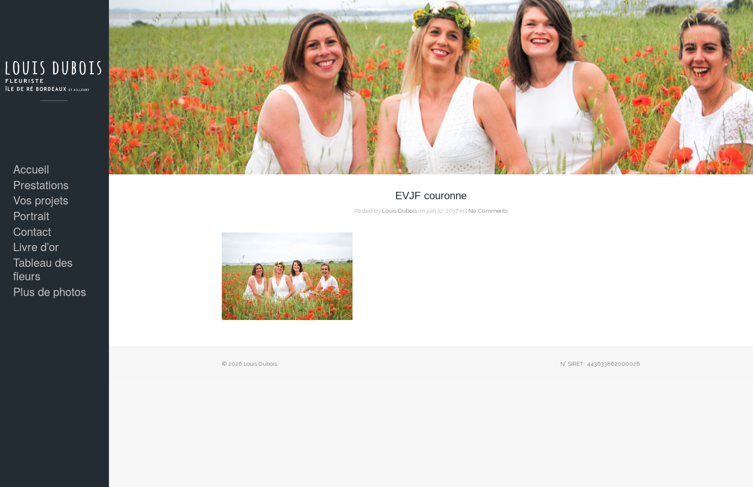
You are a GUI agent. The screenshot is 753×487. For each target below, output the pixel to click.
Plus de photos (49, 291)
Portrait (31, 215)
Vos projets (40, 200)
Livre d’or (36, 246)
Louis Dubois (399, 210)
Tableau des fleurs (43, 268)
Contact (32, 231)
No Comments (488, 210)
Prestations (41, 184)
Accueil (31, 169)
